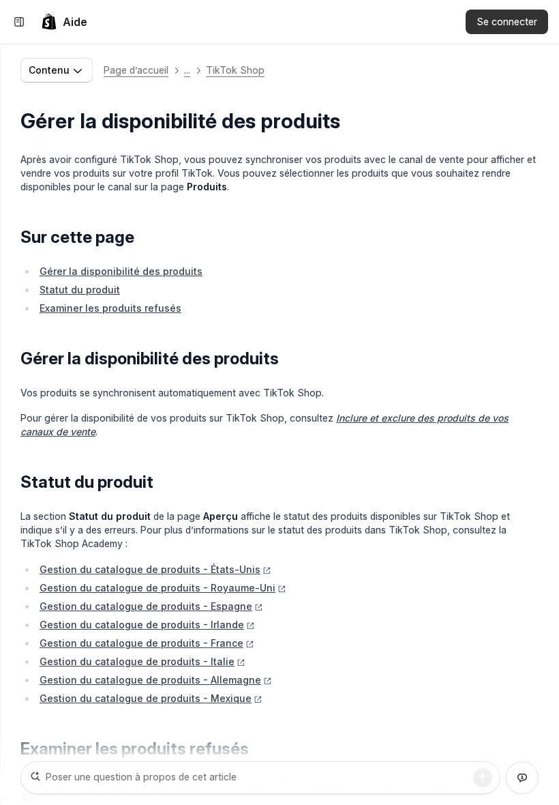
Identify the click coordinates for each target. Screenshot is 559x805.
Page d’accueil (136, 70)
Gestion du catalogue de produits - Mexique (146, 698)
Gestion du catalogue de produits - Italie (137, 661)
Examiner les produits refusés (110, 308)
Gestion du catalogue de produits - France (141, 643)
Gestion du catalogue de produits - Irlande (142, 624)
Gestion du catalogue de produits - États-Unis (150, 569)
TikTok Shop (235, 70)
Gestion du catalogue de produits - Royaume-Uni (157, 588)
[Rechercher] (482, 777)
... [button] (187, 70)
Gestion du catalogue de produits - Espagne (146, 606)
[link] (64, 22)
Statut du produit (80, 289)
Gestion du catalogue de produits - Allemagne (150, 680)
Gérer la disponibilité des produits (121, 271)
